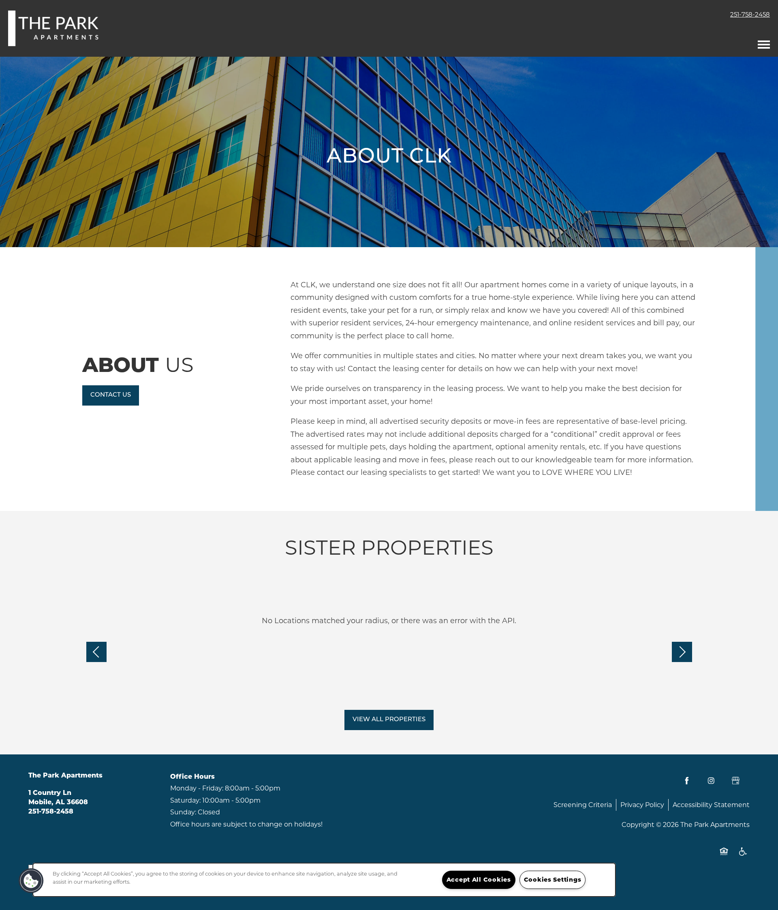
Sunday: (183, 812)
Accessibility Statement (711, 805)
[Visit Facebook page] (687, 781)
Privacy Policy (642, 805)
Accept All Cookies (479, 879)
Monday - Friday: (196, 788)
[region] (324, 880)
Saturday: (185, 800)
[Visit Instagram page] (711, 781)
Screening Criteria (583, 805)
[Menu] (764, 42)
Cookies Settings (552, 879)
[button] (110, 395)
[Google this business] (735, 781)
